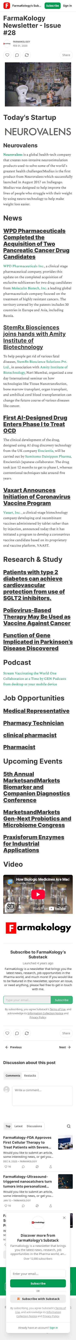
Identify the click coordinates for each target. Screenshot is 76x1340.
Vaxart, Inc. (12, 512)
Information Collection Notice (45, 1013)
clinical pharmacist (30, 735)
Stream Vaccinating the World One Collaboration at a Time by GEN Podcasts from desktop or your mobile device (34, 679)
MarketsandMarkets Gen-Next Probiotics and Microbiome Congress (37, 818)
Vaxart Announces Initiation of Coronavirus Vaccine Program (36, 497)
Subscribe (52, 5)
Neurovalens (13, 154)
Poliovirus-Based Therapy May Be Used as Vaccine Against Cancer (37, 617)
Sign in (67, 5)
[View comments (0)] (17, 55)
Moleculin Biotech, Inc (28, 288)
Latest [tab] (18, 1126)
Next (62, 1047)
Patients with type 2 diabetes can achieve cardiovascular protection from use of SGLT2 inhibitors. (34, 585)
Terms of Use (57, 1009)
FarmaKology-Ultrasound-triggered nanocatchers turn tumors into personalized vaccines (27, 1182)
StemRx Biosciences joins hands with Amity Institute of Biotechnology (34, 337)
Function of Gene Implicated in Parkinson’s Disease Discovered (38, 642)
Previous (15, 1047)
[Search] (69, 1126)
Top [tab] (8, 1126)
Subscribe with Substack (41, 1299)
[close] (64, 1217)
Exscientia (45, 450)
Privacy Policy (51, 1316)
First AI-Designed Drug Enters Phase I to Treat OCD (35, 424)
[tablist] (20, 1076)
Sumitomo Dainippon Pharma (48, 456)
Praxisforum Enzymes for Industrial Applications (33, 844)
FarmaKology (21, 41)
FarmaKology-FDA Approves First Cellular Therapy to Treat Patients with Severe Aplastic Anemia (27, 1143)
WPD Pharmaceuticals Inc (23, 266)
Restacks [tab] (30, 1075)
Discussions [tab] (34, 1126)
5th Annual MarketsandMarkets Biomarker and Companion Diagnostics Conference (36, 787)
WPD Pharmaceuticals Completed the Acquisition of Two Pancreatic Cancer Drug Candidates (36, 243)
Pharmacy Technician (33, 722)
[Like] (7, 55)
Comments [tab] (13, 1075)
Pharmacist (19, 747)
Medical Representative (36, 710)
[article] (38, 1152)
